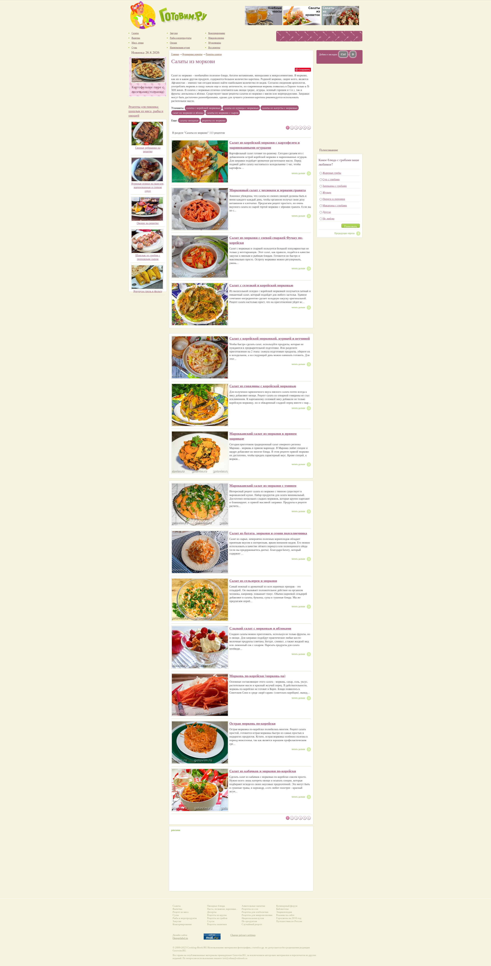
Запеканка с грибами (335, 186)
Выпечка (177, 908)
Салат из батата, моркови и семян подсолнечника (268, 532)
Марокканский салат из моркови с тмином (262, 485)
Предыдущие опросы (344, 233)
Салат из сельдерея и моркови (253, 580)
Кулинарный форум (286, 905)
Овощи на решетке (148, 223)
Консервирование (182, 924)
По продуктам (249, 921)
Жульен (327, 192)
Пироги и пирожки (334, 199)
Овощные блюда (216, 905)
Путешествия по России (289, 921)
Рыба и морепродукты (185, 918)
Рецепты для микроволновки (257, 915)
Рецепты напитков (217, 924)
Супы (176, 915)
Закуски (177, 921)
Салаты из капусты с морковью (279, 108)
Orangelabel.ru (180, 938)
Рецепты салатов (214, 54)
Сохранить (304, 69)
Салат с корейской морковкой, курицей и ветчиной (269, 338)
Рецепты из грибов (217, 918)
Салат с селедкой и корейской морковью (261, 285)
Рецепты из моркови (214, 120)
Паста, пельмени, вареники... (222, 908)
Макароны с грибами (335, 205)
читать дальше (298, 173)
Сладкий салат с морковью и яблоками (260, 628)
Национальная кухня (253, 918)
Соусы (210, 921)
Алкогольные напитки (253, 905)
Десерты (212, 912)
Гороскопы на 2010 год (288, 918)
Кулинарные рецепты (192, 54)
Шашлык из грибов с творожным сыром (147, 257)
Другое (327, 212)
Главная (175, 54)
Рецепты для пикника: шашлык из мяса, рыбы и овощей (146, 111)
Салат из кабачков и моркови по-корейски (262, 770)
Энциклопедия (284, 912)
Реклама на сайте (285, 915)
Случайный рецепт (252, 924)
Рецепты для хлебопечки (255, 912)
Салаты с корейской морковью (203, 108)
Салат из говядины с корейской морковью (262, 385)
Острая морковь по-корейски (252, 723)
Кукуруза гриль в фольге (147, 291)
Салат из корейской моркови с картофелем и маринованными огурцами (264, 145)
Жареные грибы (332, 173)
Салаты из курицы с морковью (241, 108)
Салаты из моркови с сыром (222, 113)
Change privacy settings (242, 935)
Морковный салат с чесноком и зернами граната (267, 189)
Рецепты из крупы (217, 915)
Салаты (177, 905)
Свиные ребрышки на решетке (147, 149)
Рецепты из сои (250, 908)
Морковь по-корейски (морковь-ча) (257, 675)
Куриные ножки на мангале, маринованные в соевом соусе (147, 187)
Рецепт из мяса (181, 912)
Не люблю (328, 218)
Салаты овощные (189, 120)
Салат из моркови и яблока (188, 113)
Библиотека (282, 908)
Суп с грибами (331, 179)
